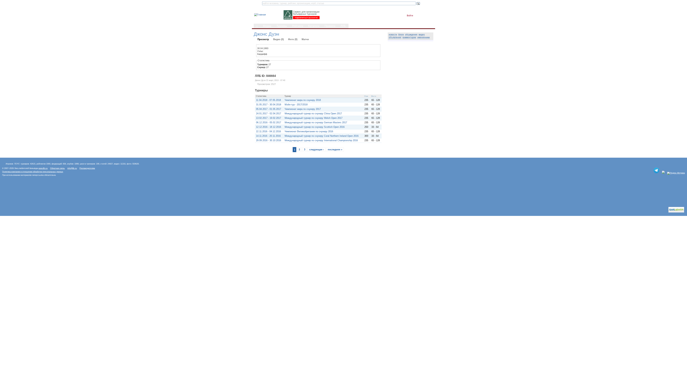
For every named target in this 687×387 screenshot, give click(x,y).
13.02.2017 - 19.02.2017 (268, 118)
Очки (366, 96)
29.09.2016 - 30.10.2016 (268, 140)
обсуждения (411, 34)
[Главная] (260, 14)
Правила (330, 26)
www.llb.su (43, 168)
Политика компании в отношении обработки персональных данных (32, 172)
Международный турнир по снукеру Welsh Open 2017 (313, 118)
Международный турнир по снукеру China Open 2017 (313, 113)
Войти (410, 15)
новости (393, 34)
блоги (401, 34)
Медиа (267, 26)
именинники (423, 37)
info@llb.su (72, 168)
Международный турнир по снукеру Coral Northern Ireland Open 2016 (322, 136)
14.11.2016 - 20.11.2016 (268, 136)
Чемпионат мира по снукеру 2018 (303, 100)
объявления (395, 37)
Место (373, 96)
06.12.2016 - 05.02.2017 (268, 122)
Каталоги (313, 26)
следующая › (316, 149)
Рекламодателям (87, 168)
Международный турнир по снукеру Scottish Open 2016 (315, 127)
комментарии (409, 37)
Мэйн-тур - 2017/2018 (296, 104)
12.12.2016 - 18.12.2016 (268, 127)
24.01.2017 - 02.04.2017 (268, 113)
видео (422, 34)
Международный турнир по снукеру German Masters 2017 (316, 122)
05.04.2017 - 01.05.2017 (268, 109)
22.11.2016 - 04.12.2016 (268, 131)
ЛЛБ (343, 26)
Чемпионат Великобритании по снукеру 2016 (309, 131)
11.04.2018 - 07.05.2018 (268, 100)
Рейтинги (297, 26)
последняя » (335, 149)
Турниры (281, 26)
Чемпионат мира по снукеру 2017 (303, 109)
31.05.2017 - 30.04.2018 (268, 104)
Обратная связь (57, 168)
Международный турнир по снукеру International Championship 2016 (321, 140)
